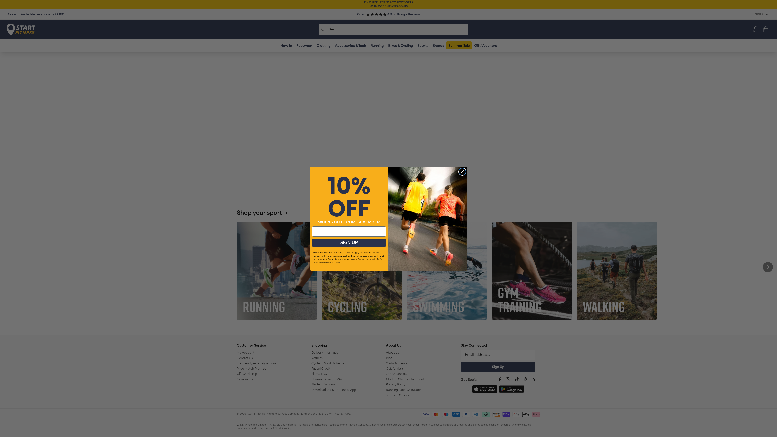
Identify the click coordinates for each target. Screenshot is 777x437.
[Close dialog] (462, 171)
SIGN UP (349, 242)
